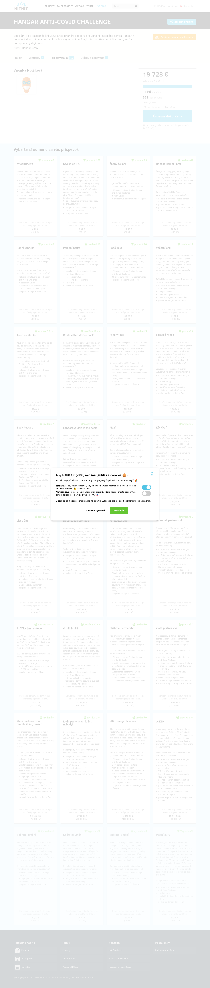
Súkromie (106, 500)
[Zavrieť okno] (152, 474)
